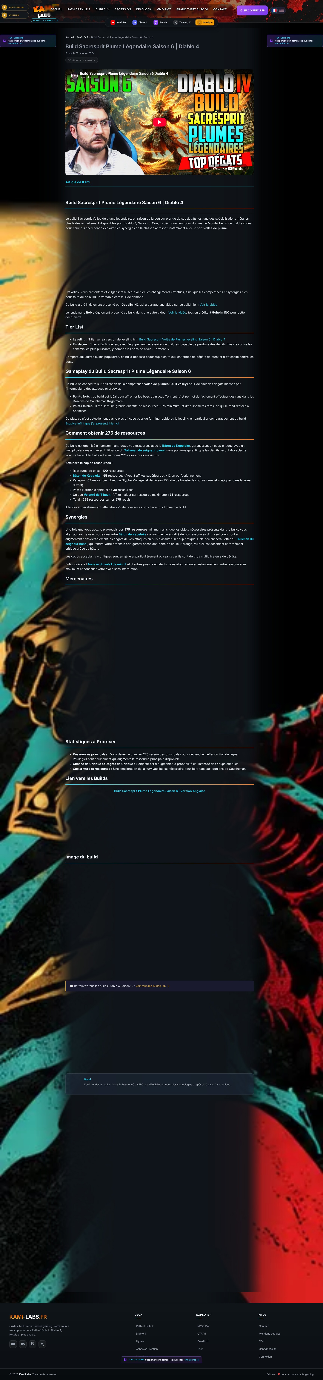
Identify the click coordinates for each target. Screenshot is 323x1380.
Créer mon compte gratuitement (160, 1213)
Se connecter (254, 10)
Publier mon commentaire (159, 1272)
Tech (200, 1348)
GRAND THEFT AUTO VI (192, 9)
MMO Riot (203, 1326)
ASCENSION (123, 9)
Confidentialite (267, 1348)
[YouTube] (13, 1344)
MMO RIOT (164, 9)
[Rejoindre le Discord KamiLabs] (67, 1280)
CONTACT (220, 9)
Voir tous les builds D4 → (152, 986)
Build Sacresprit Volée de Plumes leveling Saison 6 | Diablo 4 (182, 339)
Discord (127, 1280)
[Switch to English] (281, 10)
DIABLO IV (103, 9)
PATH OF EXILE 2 (78, 9)
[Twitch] (32, 1344)
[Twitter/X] (42, 1344)
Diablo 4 (141, 1333)
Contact (264, 1326)
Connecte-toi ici (169, 1225)
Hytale (140, 1341)
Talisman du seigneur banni (144, 450)
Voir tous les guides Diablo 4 (91, 1010)
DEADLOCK (143, 9)
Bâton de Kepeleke (176, 445)
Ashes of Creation (147, 1348)
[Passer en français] (274, 10)
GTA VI (201, 1333)
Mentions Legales (269, 1333)
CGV (261, 1341)
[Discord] (23, 1344)
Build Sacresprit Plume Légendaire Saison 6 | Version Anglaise (159, 791)
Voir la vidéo (208, 304)
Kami (87, 1079)
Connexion (265, 1356)
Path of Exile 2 (145, 1326)
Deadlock (203, 1341)
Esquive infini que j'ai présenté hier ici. (92, 423)
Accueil (56, 9)
